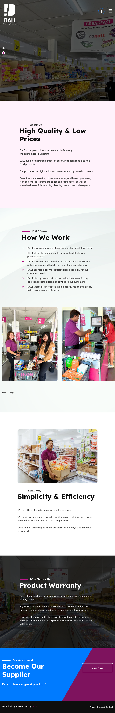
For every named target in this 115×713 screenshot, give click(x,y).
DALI (34, 706)
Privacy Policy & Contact (101, 707)
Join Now (97, 668)
